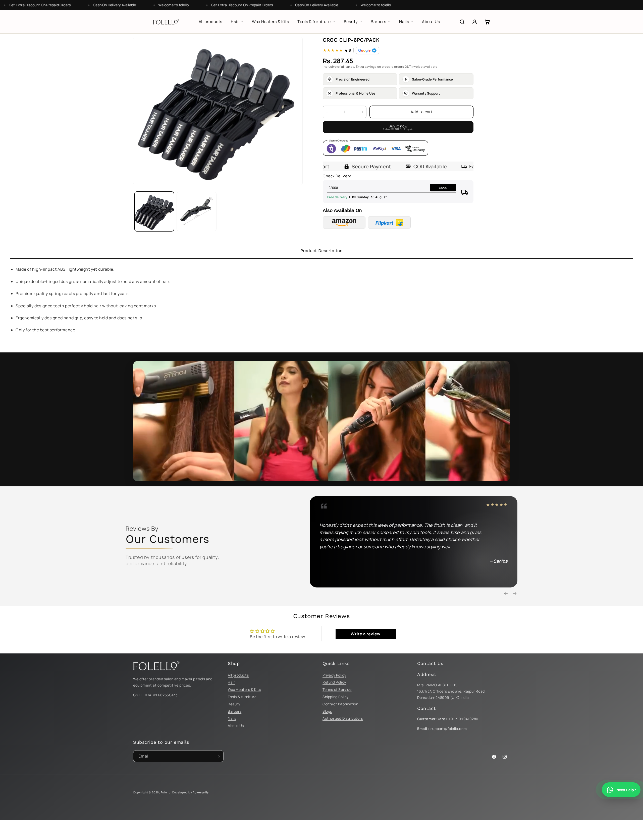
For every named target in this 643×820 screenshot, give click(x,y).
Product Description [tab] (321, 250)
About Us (236, 725)
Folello (166, 792)
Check (443, 188)
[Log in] (475, 22)
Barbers (234, 711)
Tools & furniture (242, 696)
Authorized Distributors (343, 718)
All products (238, 675)
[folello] (166, 22)
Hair (231, 682)
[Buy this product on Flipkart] (389, 222)
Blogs (327, 711)
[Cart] (487, 22)
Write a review (365, 634)
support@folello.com (449, 728)
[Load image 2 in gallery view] (196, 211)
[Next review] (514, 593)
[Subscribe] (217, 756)
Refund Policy (334, 682)
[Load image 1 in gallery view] (154, 211)
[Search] (462, 22)
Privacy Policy (334, 675)
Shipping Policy (336, 696)
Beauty (234, 704)
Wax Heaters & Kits (244, 689)
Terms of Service (337, 689)
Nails (232, 718)
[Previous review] (506, 593)
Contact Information (340, 704)
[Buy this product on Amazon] (344, 222)
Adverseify (201, 792)
